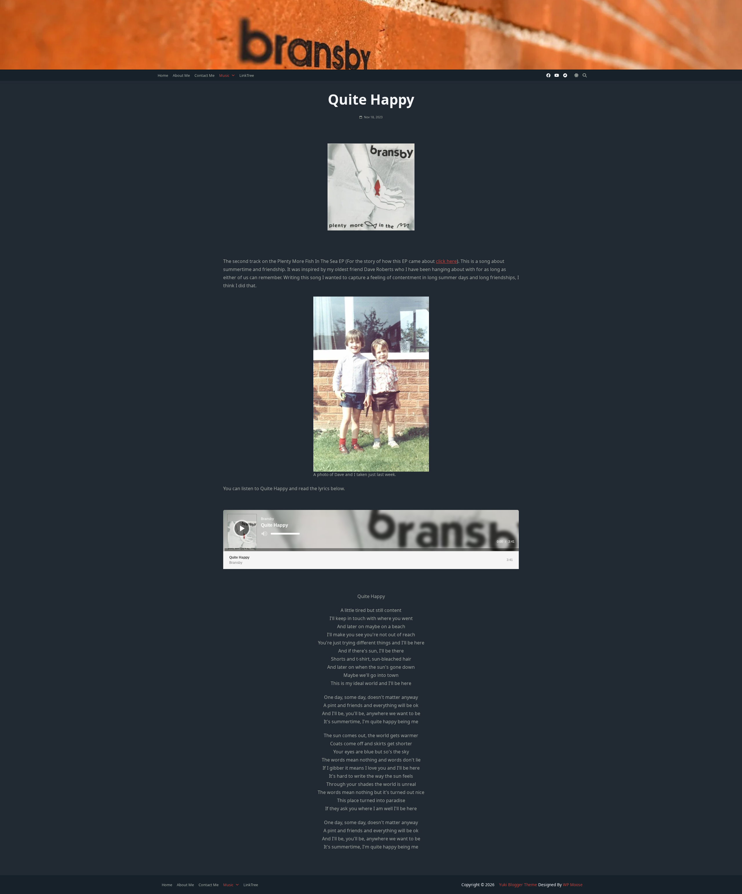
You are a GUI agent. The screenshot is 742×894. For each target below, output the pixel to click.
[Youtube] (556, 75)
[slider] (285, 534)
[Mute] (264, 533)
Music (224, 75)
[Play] (242, 528)
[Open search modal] (585, 75)
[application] (371, 530)
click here (446, 261)
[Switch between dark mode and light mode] (576, 75)
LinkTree (246, 75)
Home (163, 75)
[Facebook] (548, 75)
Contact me (204, 75)
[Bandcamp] (565, 75)
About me (181, 75)
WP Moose (573, 884)
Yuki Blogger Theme (518, 884)
